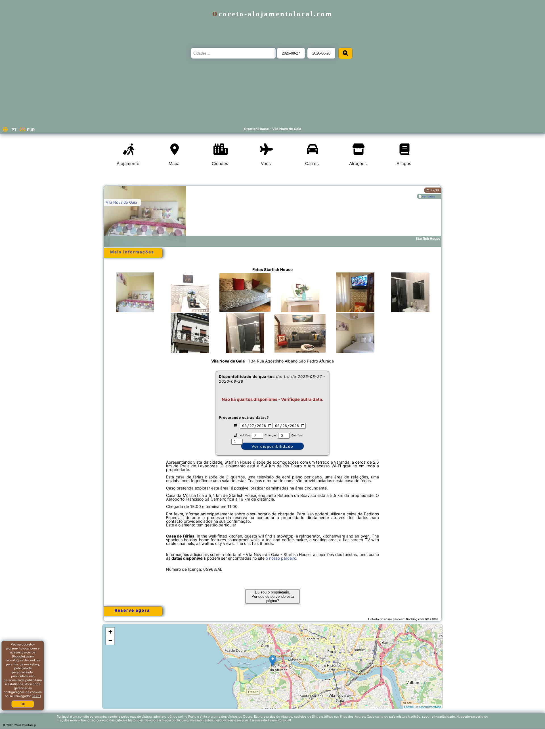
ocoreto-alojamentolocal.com (272, 14)
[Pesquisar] (345, 53)
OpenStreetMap (430, 706)
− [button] (110, 640)
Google (18, 656)
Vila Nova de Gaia (121, 202)
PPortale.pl (29, 725)
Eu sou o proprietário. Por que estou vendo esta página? (272, 596)
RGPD (36, 696)
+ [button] (110, 631)
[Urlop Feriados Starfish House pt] (135, 298)
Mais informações (132, 251)
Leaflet (409, 706)
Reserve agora (132, 610)
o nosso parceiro (281, 558)
